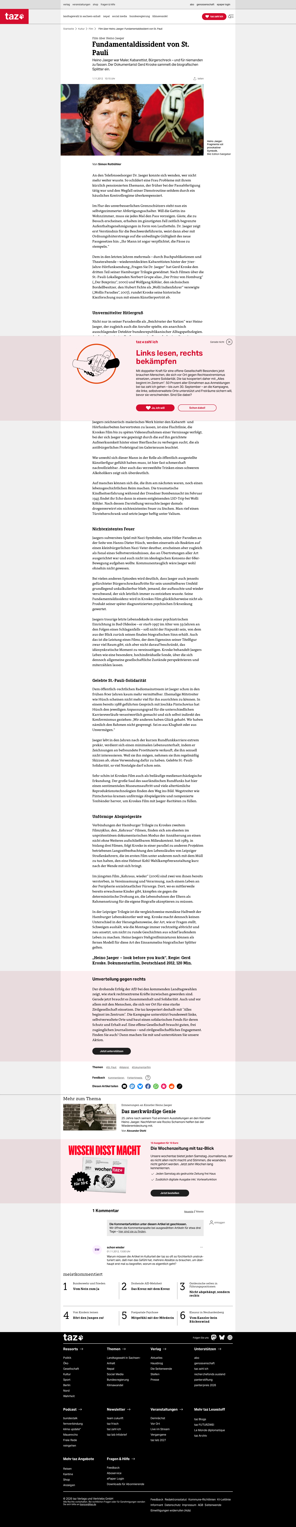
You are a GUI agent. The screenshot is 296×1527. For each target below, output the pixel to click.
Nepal (110, 1369)
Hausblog (157, 1363)
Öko (65, 1363)
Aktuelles (156, 1358)
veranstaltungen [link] (81, 4)
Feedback (113, 1467)
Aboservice (114, 1473)
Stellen (155, 1374)
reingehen (69, 1445)
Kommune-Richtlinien (202, 1499)
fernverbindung (73, 1424)
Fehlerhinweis (135, 1077)
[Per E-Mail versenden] (124, 1086)
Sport (66, 1380)
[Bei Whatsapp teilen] (156, 1086)
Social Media (115, 1374)
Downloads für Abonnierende (125, 1484)
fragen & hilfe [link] (108, 4)
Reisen (67, 1469)
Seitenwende (213, 1505)
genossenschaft (204, 1363)
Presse (155, 1380)
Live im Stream (160, 1429)
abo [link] (192, 4)
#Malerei (124, 1067)
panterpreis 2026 (205, 1385)
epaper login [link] (223, 4)
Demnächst (158, 1418)
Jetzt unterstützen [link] (111, 1051)
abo (196, 1358)
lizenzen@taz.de (88, 1504)
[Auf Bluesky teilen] (140, 1086)
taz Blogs (200, 1419)
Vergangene (158, 1434)
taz (73, 1337)
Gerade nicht (217, 341)
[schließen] (229, 342)
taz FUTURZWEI (204, 1425)
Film (91, 29)
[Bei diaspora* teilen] (163, 1086)
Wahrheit (69, 1396)
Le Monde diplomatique (209, 1430)
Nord (66, 1390)
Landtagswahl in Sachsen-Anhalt (123, 1360)
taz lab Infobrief (117, 1434)
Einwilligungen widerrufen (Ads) (171, 1510)
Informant (157, 1505)
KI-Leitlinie (224, 1499)
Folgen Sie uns (201, 1337)
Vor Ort (155, 1424)
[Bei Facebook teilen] (148, 1086)
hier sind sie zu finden (132, 1231)
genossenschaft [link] (205, 4)
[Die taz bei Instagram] (230, 1339)
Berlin (67, 1385)
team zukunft (115, 1418)
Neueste (188, 1211)
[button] (231, 17)
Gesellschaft (71, 1369)
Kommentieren (116, 1077)
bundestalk (70, 1418)
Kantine (68, 1474)
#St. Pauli (111, 1067)
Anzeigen (69, 1485)
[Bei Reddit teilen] (171, 1086)
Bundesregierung (118, 1380)
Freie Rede (70, 1440)
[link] (82, 16)
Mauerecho (70, 1434)
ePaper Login (115, 1478)
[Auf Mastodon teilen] (132, 1086)
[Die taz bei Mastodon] (214, 1339)
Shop (66, 1479)
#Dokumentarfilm (141, 1067)
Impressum (189, 1505)
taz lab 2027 (158, 1440)
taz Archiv (200, 1435)
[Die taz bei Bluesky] (222, 1339)
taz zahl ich (201, 1369)
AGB (201, 1505)
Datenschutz (173, 1505)
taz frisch (113, 1424)
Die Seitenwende (161, 1369)
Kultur (81, 29)
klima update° (72, 1429)
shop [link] (95, 4)
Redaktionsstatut (176, 1499)
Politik (67, 1358)
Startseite (68, 29)
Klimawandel (115, 1385)
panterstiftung (203, 1380)
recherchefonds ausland (209, 1374)
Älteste (200, 1211)
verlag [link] (66, 4)
